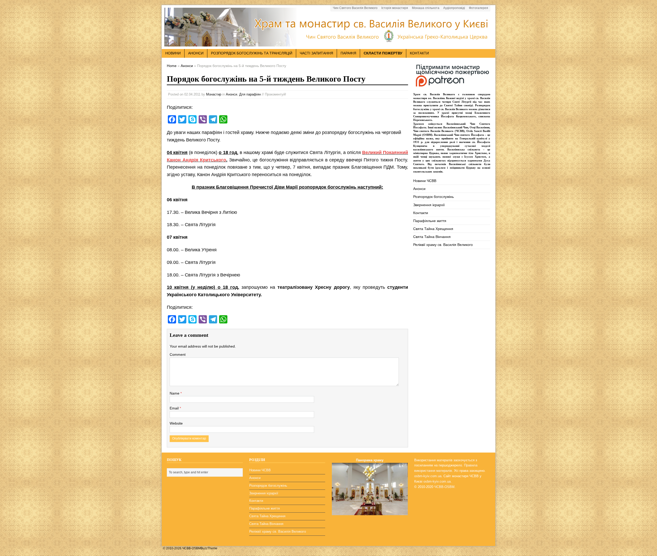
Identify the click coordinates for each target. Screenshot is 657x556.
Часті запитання (316, 53)
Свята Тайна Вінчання (432, 237)
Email (175, 408)
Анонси (231, 94)
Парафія (348, 53)
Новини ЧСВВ (424, 181)
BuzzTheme (209, 548)
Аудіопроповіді (454, 8)
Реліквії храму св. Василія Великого (443, 245)
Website (176, 423)
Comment (178, 354)
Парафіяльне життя (429, 221)
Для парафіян (250, 94)
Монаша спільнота (425, 8)
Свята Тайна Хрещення (433, 229)
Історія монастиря (394, 8)
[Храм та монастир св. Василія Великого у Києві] (328, 43)
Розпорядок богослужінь (433, 197)
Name (175, 393)
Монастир (213, 94)
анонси (196, 53)
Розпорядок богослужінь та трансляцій (251, 53)
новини (173, 53)
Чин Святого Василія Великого (355, 8)
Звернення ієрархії (429, 205)
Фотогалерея (478, 8)
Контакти (419, 53)
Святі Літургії (461, 101)
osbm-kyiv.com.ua (427, 476)
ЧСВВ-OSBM (444, 487)
